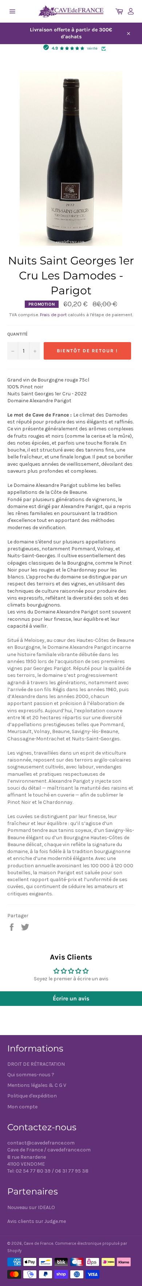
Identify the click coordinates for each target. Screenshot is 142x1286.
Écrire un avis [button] (71, 998)
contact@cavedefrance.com (41, 1143)
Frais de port (53, 314)
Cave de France (38, 1243)
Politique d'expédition (32, 1096)
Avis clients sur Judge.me (36, 1221)
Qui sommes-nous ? (30, 1075)
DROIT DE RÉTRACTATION (36, 1064)
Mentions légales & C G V (36, 1085)
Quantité (17, 334)
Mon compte (22, 1107)
